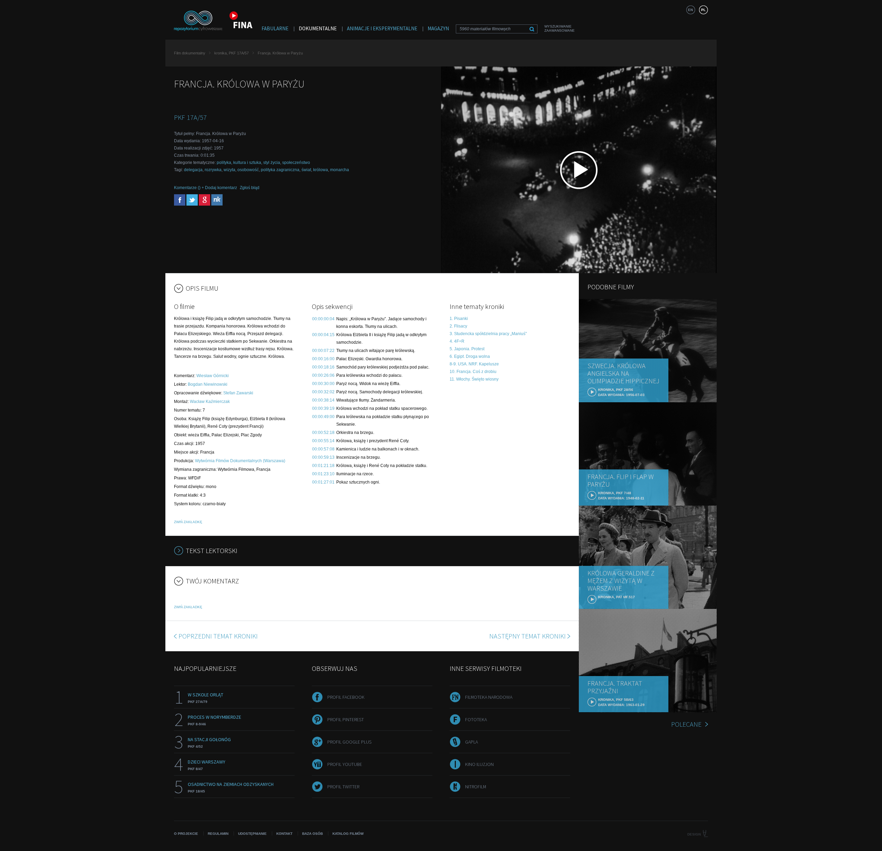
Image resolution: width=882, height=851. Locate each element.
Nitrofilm (475, 786)
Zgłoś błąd (249, 187)
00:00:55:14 (323, 440)
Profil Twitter (343, 786)
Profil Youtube (344, 764)
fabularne (274, 28)
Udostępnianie (252, 834)
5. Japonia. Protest (467, 348)
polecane (686, 724)
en (690, 10)
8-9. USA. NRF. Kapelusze (474, 364)
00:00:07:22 (323, 350)
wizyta (229, 169)
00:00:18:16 (323, 367)
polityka (224, 162)
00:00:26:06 (323, 375)
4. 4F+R (457, 341)
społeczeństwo (296, 162)
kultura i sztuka (247, 162)
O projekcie (186, 834)
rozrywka (213, 169)
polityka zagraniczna (280, 169)
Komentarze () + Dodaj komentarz (205, 187)
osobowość (248, 169)
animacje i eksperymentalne (382, 28)
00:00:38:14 (323, 400)
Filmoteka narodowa (488, 697)
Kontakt (284, 834)
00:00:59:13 (323, 457)
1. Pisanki (459, 318)
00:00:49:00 (323, 416)
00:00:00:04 (323, 318)
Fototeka (476, 719)
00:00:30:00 (323, 383)
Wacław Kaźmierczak (210, 401)
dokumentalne (318, 28)
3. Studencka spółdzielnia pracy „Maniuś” (488, 333)
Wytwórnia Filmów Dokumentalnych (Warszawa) (240, 460)
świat (306, 169)
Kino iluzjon (479, 764)
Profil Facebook (346, 697)
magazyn (438, 28)
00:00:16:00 (323, 358)
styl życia (271, 162)
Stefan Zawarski (238, 393)
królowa (320, 169)
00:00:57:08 (323, 449)
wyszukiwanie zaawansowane (559, 28)
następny (527, 636)
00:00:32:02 (323, 392)
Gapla (471, 742)
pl (703, 10)
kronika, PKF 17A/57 (231, 53)
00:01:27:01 (323, 482)
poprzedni (218, 636)
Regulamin (218, 834)
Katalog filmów (347, 834)
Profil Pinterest (345, 719)
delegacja (193, 169)
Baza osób (312, 834)
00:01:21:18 (323, 465)
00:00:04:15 (323, 334)
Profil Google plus (349, 742)
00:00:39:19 (323, 408)
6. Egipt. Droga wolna (470, 356)
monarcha (339, 169)
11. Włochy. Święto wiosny (474, 379)
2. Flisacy (458, 326)
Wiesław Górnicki (212, 375)
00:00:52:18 (323, 432)
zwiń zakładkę (188, 522)
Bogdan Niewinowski (207, 384)
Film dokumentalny (189, 53)
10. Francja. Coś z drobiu (473, 371)
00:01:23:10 (323, 473)
